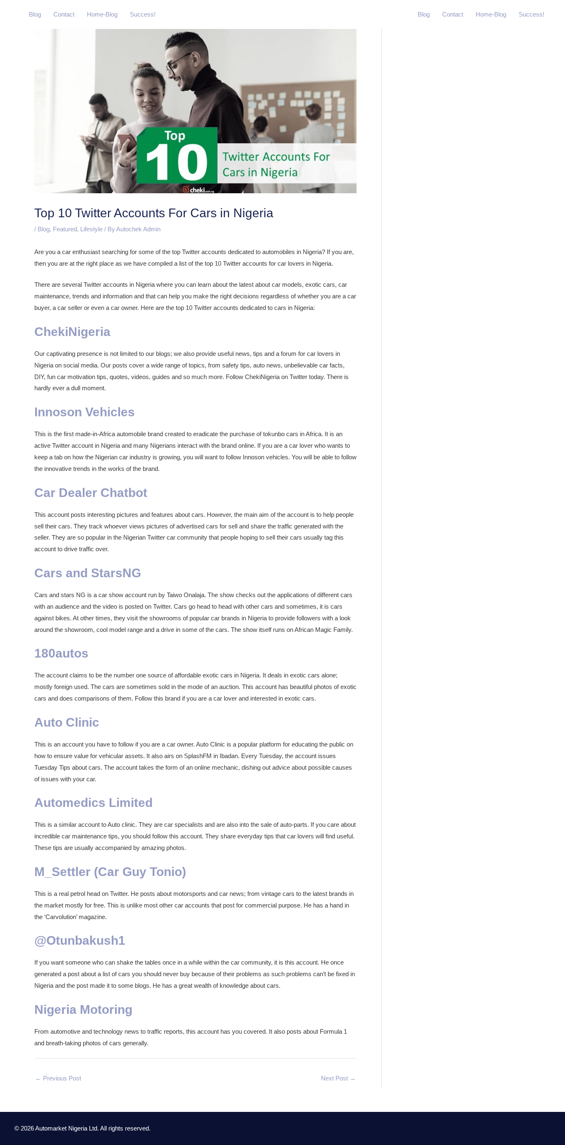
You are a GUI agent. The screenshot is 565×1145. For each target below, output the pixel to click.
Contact (63, 14)
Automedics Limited (93, 802)
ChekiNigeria (72, 331)
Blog (35, 14)
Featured (65, 229)
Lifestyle (91, 229)
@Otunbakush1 (79, 940)
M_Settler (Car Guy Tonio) (110, 872)
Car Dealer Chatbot (90, 492)
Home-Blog (102, 14)
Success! (143, 14)
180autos (61, 653)
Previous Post (58, 1078)
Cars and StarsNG (87, 573)
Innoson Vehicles (84, 412)
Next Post (338, 1078)
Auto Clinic (66, 722)
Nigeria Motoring (83, 1009)
